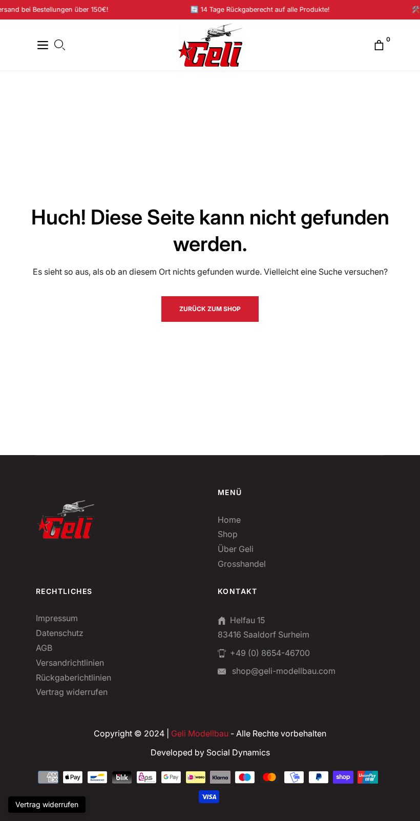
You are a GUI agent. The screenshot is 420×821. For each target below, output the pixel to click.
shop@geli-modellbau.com (282, 671)
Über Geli (236, 549)
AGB (44, 648)
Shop (228, 534)
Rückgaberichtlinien (73, 677)
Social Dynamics (238, 752)
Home (229, 520)
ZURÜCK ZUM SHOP (210, 309)
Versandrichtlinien (70, 663)
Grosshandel (242, 564)
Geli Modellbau (199, 733)
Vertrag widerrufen (72, 692)
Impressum (57, 618)
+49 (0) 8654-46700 (270, 653)
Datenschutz (59, 633)
